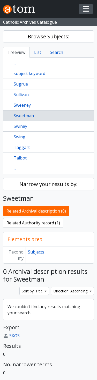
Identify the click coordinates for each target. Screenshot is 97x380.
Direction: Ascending (70, 291)
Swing (19, 137)
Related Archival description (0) (36, 211)
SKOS (14, 336)
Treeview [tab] (16, 52)
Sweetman (24, 116)
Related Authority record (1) (33, 223)
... (15, 63)
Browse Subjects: (48, 36)
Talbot (20, 158)
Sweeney (22, 105)
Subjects (36, 252)
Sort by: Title (33, 291)
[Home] (21, 9)
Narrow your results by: (48, 184)
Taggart (22, 147)
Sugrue (21, 84)
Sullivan (21, 94)
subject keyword (29, 73)
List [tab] (37, 52)
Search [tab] (56, 52)
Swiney (20, 126)
